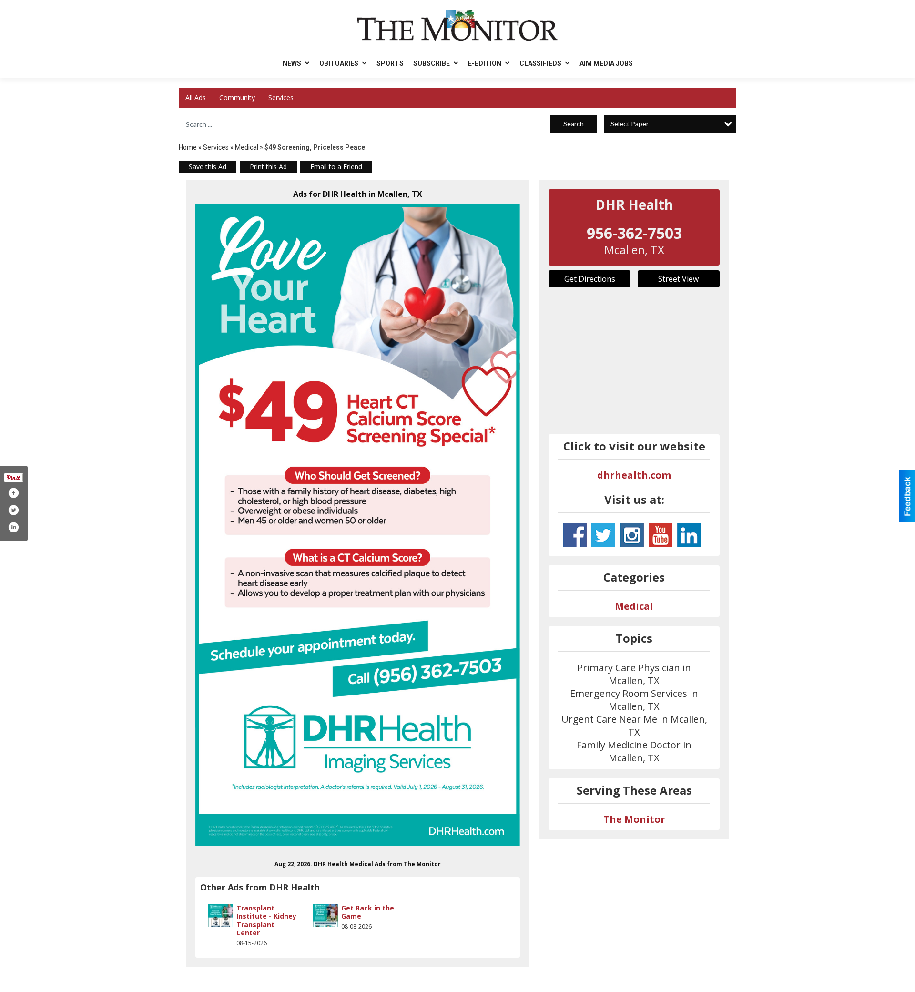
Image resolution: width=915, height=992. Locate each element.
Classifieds (541, 63)
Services (281, 97)
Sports (390, 63)
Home (188, 147)
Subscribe (432, 63)
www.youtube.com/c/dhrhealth (660, 535)
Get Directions (589, 279)
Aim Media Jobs (606, 63)
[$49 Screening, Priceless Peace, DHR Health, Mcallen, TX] (357, 525)
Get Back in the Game (367, 912)
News (293, 63)
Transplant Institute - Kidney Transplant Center (266, 920)
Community (237, 97)
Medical (247, 147)
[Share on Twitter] (13, 510)
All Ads (195, 97)
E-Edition (485, 63)
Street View (678, 279)
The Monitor (634, 819)
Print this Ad (268, 166)
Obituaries (339, 63)
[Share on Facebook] (13, 493)
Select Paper (629, 124)
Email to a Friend (336, 166)
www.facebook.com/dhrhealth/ (575, 535)
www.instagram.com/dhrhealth (632, 535)
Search (573, 124)
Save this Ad (207, 166)
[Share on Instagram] (13, 527)
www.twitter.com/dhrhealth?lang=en (603, 535)
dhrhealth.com (634, 475)
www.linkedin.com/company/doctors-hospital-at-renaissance (689, 535)
